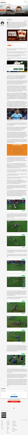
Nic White (25, 160)
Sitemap (2, 428)
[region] (14, 67)
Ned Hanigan (10, 97)
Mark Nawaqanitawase (23, 97)
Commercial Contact (14, 429)
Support (13, 428)
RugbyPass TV (9, 4)
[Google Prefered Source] (14, 417)
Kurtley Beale (14, 95)
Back (1, 19)
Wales (8, 26)
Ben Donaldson (9, 95)
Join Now (8, 421)
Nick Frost (14, 182)
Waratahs (8, 24)
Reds (16, 139)
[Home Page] (3, 2)
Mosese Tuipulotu (9, 120)
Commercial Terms (14, 425)
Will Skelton (19, 181)
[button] (27, 4)
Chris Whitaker (21, 77)
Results (2, 424)
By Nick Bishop (2, 25)
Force (23, 163)
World (7, 429)
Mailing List (8, 424)
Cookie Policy (14, 424)
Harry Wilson (18, 101)
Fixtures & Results (5, 4)
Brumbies (13, 139)
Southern (8, 428)
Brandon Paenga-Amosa (18, 163)
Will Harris (25, 94)
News (1, 4)
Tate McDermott (19, 346)
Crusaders (12, 25)
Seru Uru (11, 182)
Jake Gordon (13, 98)
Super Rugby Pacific (9, 19)
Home (2, 421)
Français (8, 432)
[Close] (23, 65)
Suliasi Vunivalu (12, 157)
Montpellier (8, 165)
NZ (7, 431)
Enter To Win (9, 45)
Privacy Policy (14, 421)
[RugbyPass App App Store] (14, 413)
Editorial (13, 431)
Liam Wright (15, 183)
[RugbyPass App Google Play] (14, 415)
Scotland (11, 105)
